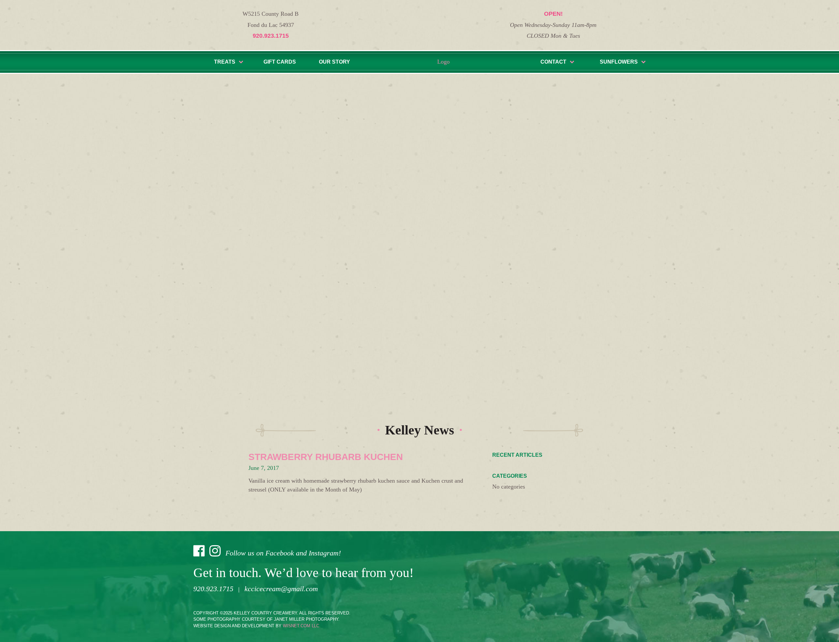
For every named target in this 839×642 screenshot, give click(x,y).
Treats (224, 62)
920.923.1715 (271, 35)
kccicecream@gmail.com (281, 589)
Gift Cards (279, 62)
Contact (553, 62)
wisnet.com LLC (301, 625)
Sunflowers (619, 62)
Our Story (334, 62)
